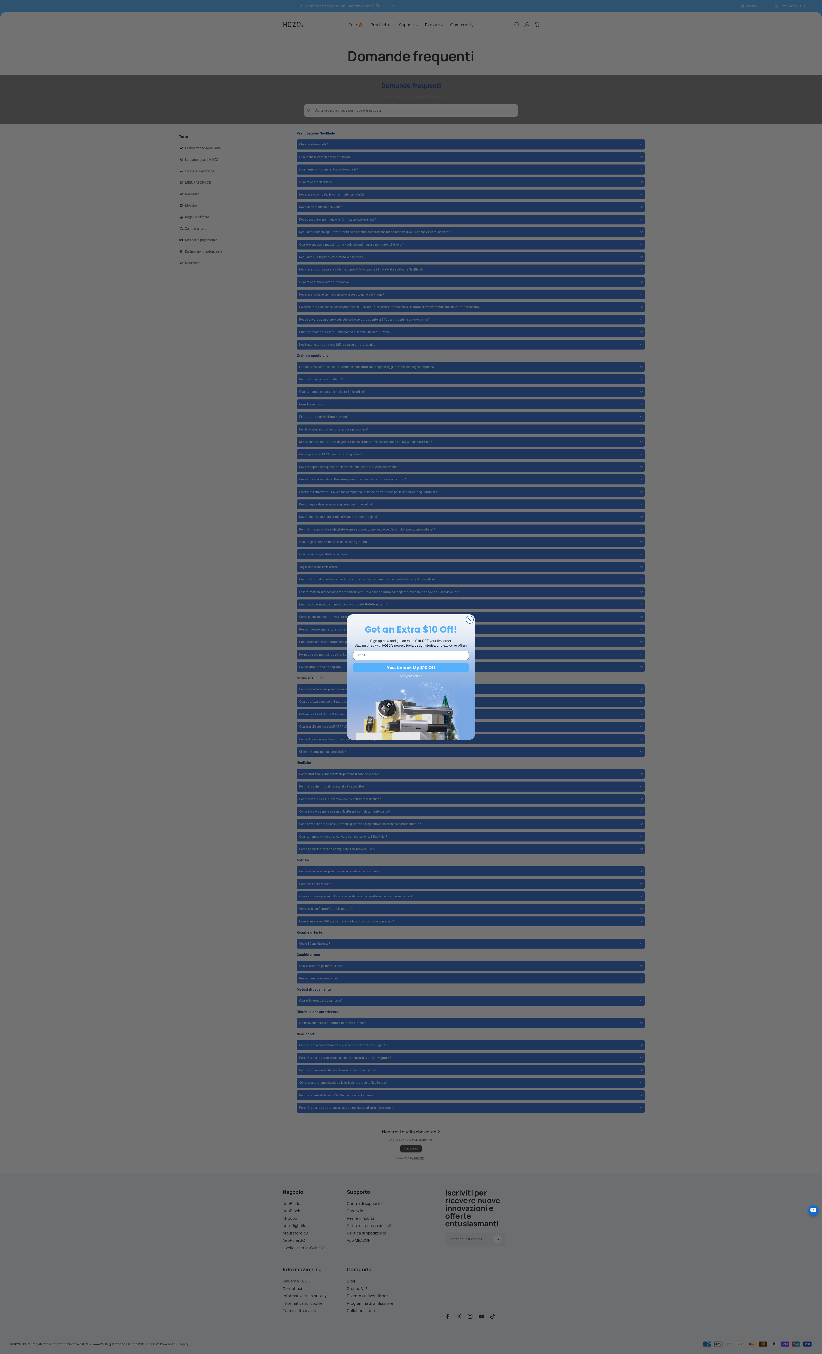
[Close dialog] (470, 619)
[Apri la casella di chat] (813, 1208)
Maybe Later (411, 676)
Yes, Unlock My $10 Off (411, 668)
